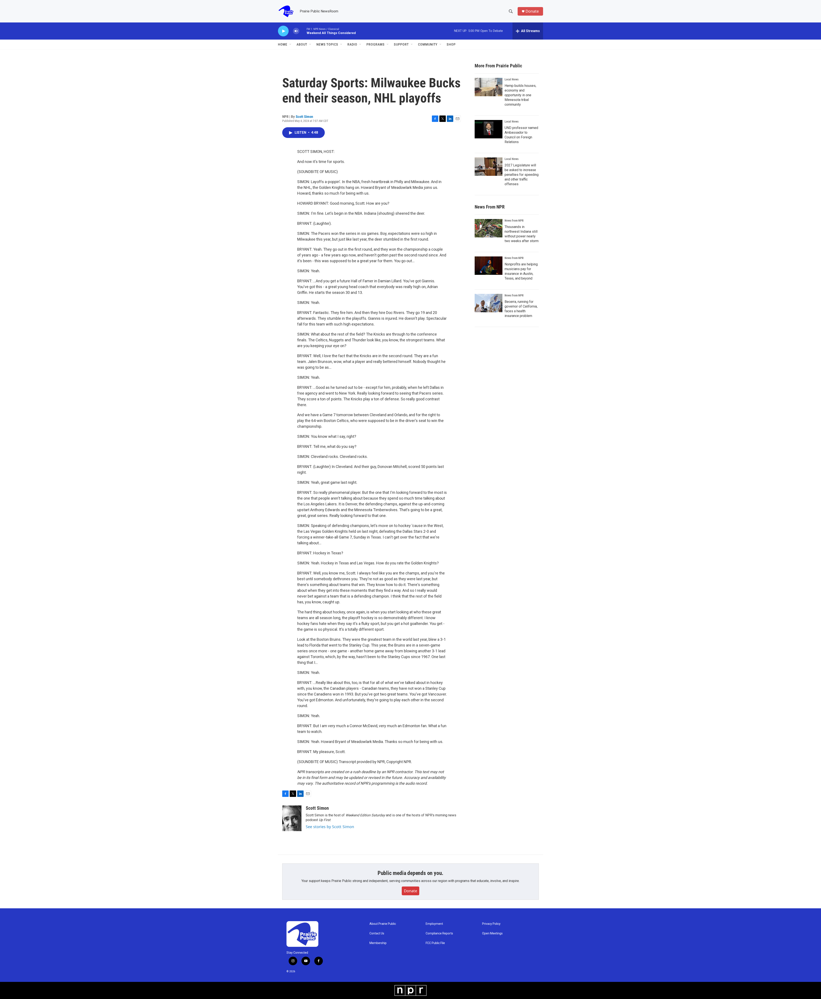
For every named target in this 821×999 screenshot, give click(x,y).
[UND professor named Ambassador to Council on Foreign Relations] (488, 129)
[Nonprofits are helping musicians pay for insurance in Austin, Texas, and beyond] (488, 265)
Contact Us (376, 933)
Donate (532, 11)
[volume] (296, 31)
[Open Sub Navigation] (290, 44)
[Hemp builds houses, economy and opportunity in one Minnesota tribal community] (488, 87)
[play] (283, 31)
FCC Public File (435, 943)
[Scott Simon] (291, 818)
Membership (378, 943)
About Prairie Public (382, 923)
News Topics (327, 44)
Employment (434, 923)
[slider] (303, 31)
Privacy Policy (491, 923)
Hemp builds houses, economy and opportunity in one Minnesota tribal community (520, 95)
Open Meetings (492, 933)
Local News (511, 79)
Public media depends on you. (410, 873)
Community (427, 44)
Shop (451, 44)
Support (401, 44)
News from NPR (514, 220)
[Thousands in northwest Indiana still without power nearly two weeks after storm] (488, 228)
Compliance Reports (439, 933)
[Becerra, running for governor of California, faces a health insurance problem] (488, 303)
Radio (352, 44)
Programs (375, 44)
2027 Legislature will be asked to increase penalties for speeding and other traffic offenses (522, 174)
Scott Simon (304, 116)
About (302, 44)
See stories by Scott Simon (330, 826)
